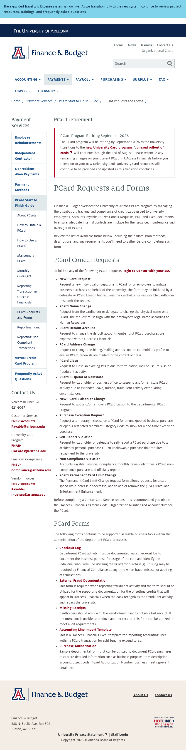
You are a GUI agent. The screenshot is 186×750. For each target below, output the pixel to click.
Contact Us (165, 45)
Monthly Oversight (24, 273)
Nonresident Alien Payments (27, 171)
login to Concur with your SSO (147, 271)
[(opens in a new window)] (164, 721)
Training (146, 45)
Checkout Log (70, 548)
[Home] (52, 52)
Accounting (26, 79)
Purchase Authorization (77, 646)
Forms (118, 45)
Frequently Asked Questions (28, 376)
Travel (21, 91)
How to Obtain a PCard (29, 227)
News (132, 45)
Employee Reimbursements (28, 140)
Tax (162, 79)
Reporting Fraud (29, 327)
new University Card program (109, 147)
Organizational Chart (157, 50)
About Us (140, 695)
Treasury (46, 91)
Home (15, 101)
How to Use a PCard (27, 243)
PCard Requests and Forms (28, 314)
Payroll (84, 79)
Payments (56, 79)
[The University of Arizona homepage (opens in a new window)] (42, 30)
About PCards (27, 215)
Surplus (141, 79)
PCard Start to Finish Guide (78, 101)
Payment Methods (22, 187)
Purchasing (112, 79)
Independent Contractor (25, 155)
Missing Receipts (72, 608)
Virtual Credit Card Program (26, 360)
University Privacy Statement (81, 734)
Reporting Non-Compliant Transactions (28, 342)
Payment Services (39, 101)
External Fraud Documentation (83, 580)
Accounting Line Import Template (86, 629)
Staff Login (119, 734)
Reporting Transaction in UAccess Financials (27, 294)
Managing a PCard (25, 258)
